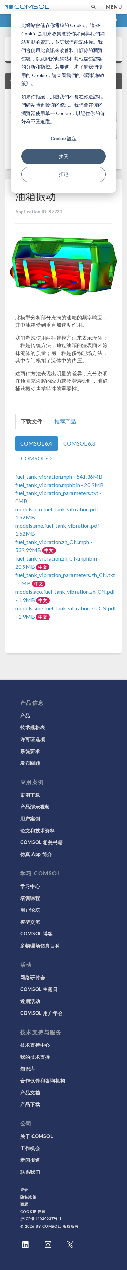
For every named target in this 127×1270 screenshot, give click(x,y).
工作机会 (30, 1147)
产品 (25, 715)
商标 (24, 1204)
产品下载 (30, 1104)
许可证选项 (32, 739)
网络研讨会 (32, 977)
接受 (63, 156)
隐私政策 (28, 1196)
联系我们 (30, 1171)
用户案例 (30, 818)
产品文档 (30, 1092)
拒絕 (63, 174)
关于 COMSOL (36, 1136)
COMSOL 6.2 (37, 458)
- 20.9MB (59, 484)
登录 (24, 1189)
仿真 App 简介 (36, 854)
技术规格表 (32, 727)
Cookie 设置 (33, 1211)
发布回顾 (30, 762)
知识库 (27, 1068)
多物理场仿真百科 (40, 945)
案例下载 (30, 794)
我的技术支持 (35, 1056)
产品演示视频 (35, 806)
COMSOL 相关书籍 (41, 842)
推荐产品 (65, 421)
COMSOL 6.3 (79, 443)
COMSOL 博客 (36, 933)
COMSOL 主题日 (39, 989)
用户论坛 (30, 909)
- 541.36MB (58, 476)
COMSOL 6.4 (36, 443)
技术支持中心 (35, 1044)
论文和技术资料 (37, 830)
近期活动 (30, 1001)
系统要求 (30, 750)
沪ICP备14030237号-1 (41, 1218)
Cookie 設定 (64, 138)
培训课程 (30, 897)
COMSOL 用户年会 (41, 1012)
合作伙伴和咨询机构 (42, 1080)
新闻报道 (30, 1159)
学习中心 (30, 886)
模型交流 (30, 921)
